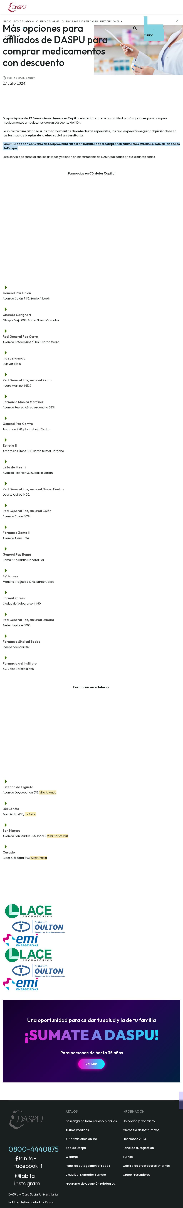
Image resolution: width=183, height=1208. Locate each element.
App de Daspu (76, 1148)
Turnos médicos (77, 1130)
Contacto (12, 36)
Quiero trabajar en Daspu (79, 21)
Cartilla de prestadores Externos (146, 1166)
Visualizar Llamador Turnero (86, 1175)
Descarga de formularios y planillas (91, 1121)
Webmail (72, 1157)
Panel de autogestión (138, 1148)
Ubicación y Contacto (139, 1121)
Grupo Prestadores (136, 1175)
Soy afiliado (22, 21)
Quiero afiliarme (47, 21)
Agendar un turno (154, 30)
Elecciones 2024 (134, 1139)
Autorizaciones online (81, 1139)
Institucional (109, 21)
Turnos (128, 1157)
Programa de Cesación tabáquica (90, 1184)
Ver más (91, 1064)
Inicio (7, 21)
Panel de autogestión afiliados (88, 1166)
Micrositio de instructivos (141, 1130)
